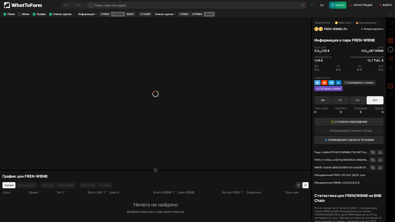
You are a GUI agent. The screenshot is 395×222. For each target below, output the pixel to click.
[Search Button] (303, 5)
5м (323, 100)
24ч (375, 100)
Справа (118, 14)
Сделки (9, 185)
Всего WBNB (162, 192)
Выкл (130, 14)
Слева (105, 14)
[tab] (390, 22)
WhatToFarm (322, 22)
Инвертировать (373, 28)
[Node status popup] (312, 5)
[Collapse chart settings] (391, 14)
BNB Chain (345, 22)
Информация (86, 14)
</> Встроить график (328, 88)
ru (322, 5)
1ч (340, 100)
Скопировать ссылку (361, 82)
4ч (357, 100)
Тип (58, 192)
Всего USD (95, 192)
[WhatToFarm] (24, 5)
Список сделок (164, 14)
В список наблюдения (351, 121)
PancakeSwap (367, 22)
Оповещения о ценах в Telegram (351, 139)
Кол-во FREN (231, 192)
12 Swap (145, 14)
